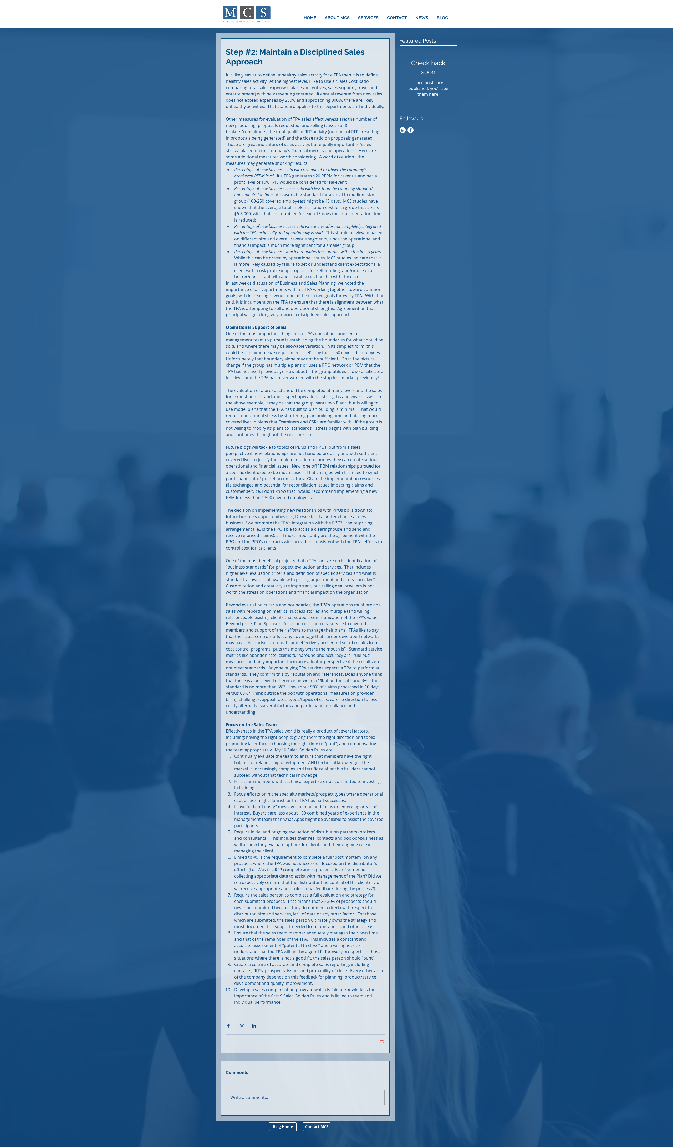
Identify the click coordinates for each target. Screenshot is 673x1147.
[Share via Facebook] (228, 1025)
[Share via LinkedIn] (254, 1025)
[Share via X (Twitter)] (241, 1025)
